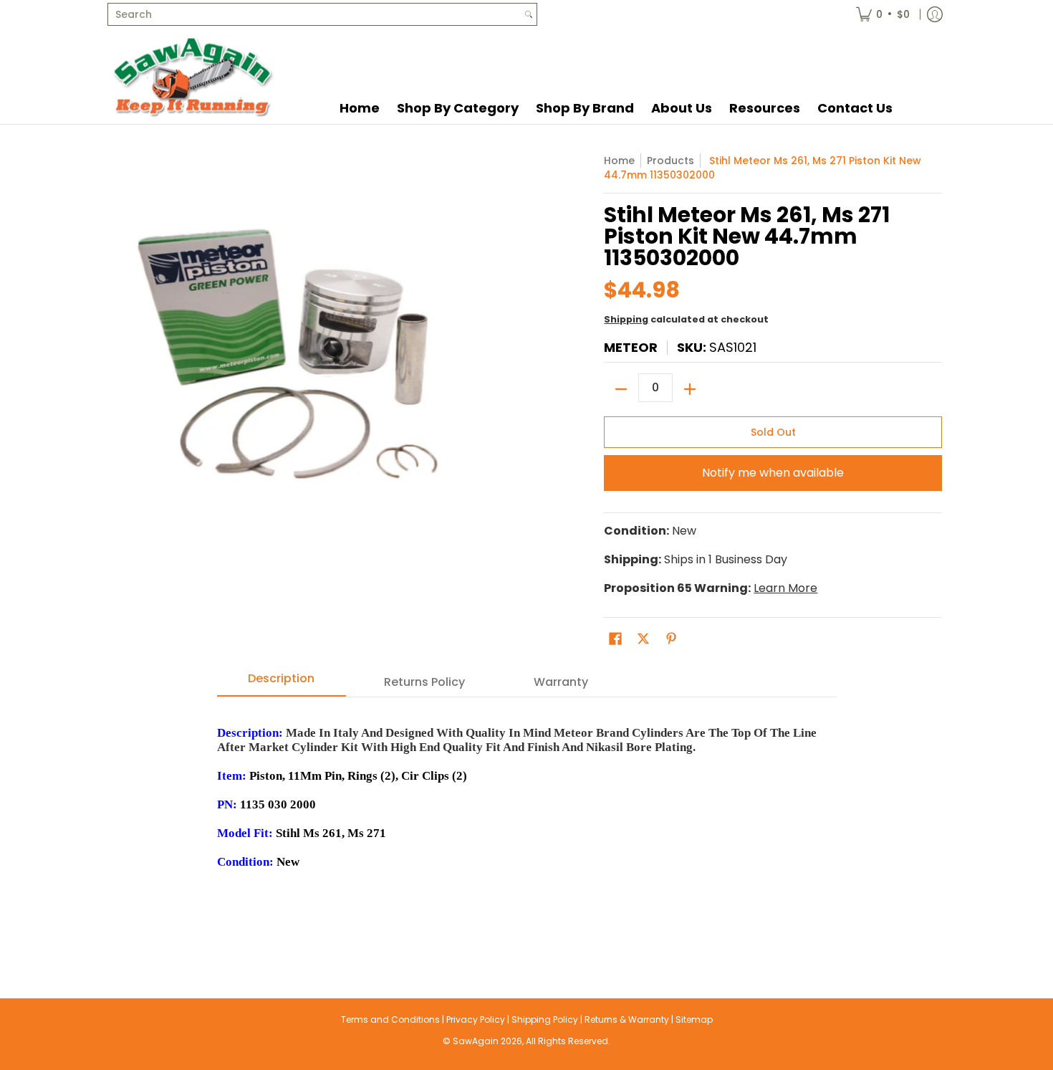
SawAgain (476, 1041)
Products (670, 160)
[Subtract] (621, 389)
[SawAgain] (193, 76)
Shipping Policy (544, 1019)
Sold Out (773, 432)
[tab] (281, 683)
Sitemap (694, 1019)
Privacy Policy (475, 1019)
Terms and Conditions (390, 1019)
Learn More (785, 588)
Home (619, 160)
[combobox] (314, 14)
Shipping (626, 319)
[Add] (690, 389)
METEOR (631, 347)
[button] (615, 638)
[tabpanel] (527, 819)
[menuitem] (882, 14)
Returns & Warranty (627, 1019)
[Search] (529, 14)
